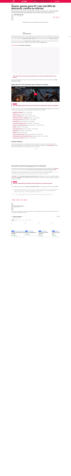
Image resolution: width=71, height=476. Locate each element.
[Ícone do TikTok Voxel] (59, 1)
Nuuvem (15, 176)
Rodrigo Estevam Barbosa (19, 14)
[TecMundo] (13, 1)
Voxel (12, 4)
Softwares (29, 220)
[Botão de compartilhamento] (54, 17)
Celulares (16, 220)
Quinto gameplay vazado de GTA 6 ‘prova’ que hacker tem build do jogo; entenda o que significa (35, 105)
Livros (23, 220)
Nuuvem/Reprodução (27, 33)
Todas (13, 220)
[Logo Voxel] (24, 1)
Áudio (26, 220)
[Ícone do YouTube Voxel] (57, 1)
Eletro (20, 220)
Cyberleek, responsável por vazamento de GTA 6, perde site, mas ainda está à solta (32, 183)
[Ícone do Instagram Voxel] (55, 1)
